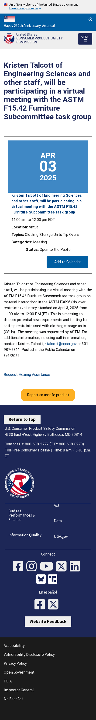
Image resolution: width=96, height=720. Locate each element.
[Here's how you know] (48, 7)
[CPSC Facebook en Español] (41, 604)
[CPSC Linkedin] (76, 566)
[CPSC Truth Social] (54, 579)
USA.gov (61, 536)
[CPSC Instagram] (33, 566)
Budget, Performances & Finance (21, 515)
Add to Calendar (67, 262)
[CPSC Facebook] (19, 566)
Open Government (19, 672)
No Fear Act (13, 698)
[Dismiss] (90, 19)
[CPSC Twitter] (63, 566)
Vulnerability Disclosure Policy (29, 654)
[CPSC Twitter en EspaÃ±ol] (55, 604)
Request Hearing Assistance (27, 374)
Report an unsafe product (48, 395)
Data (58, 520)
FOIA (8, 681)
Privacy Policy (15, 663)
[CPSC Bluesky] (42, 579)
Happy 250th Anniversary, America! (29, 25)
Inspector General (19, 689)
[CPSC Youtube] (48, 566)
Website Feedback (48, 621)
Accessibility (14, 645)
